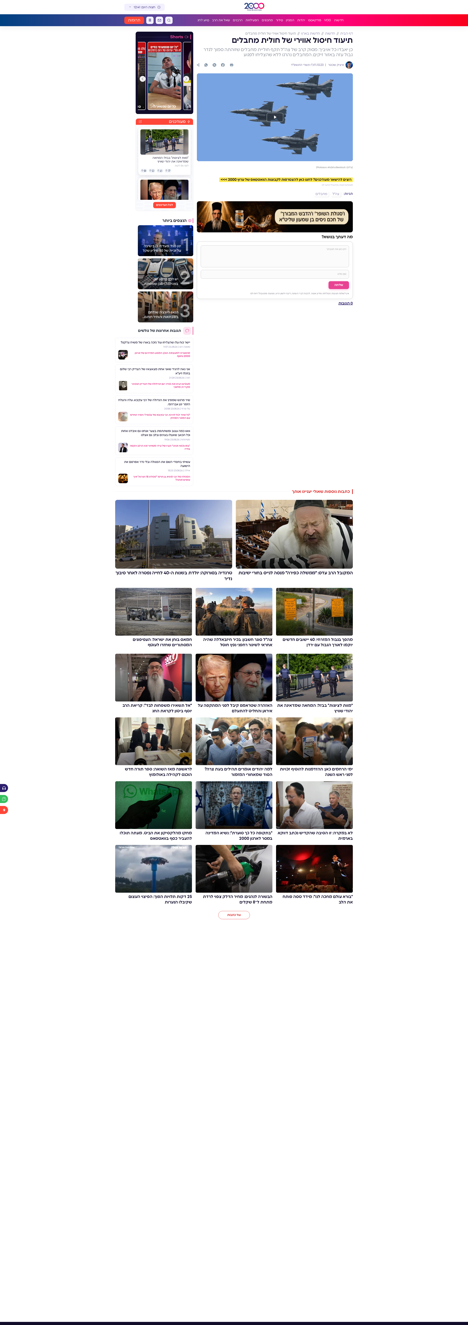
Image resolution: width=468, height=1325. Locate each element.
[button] (186, 79)
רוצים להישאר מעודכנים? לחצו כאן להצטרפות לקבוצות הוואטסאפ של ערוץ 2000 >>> (286, 179)
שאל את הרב (221, 20)
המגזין (290, 20)
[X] (214, 65)
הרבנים (238, 20)
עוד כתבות (234, 915)
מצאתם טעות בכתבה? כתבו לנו (337, 185)
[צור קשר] (159, 20)
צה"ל (335, 194)
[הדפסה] (231, 65)
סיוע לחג (203, 20)
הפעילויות (252, 20)
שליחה (338, 285)
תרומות (134, 20)
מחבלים (321, 194)
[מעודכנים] (4, 810)
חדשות (339, 20)
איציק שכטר (335, 64)
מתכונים (267, 20)
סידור (279, 20)
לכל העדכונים (164, 205)
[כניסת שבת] (150, 20)
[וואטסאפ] (206, 65)
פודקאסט (314, 20)
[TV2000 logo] (255, 7)
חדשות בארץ (310, 33)
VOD (327, 20)
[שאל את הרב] (4, 799)
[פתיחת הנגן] (4, 788)
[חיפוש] (169, 20)
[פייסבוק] (223, 65)
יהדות (301, 20)
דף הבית (346, 33)
